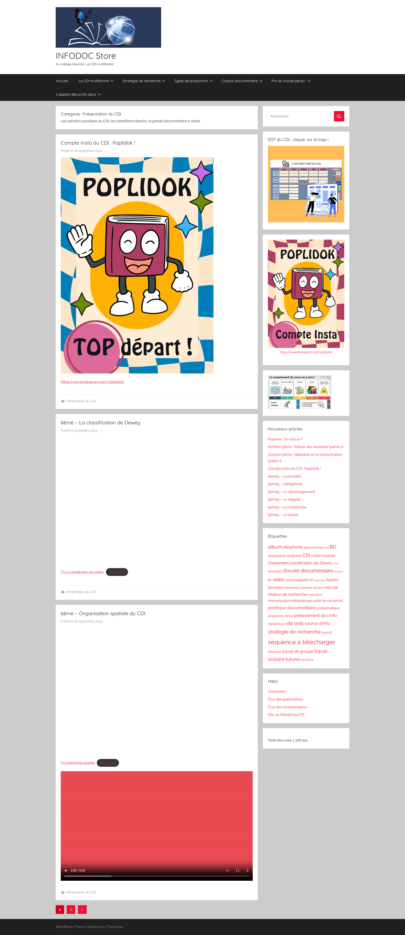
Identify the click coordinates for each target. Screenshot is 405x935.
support (326, 632)
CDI (306, 555)
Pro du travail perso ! (288, 81)
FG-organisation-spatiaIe (78, 762)
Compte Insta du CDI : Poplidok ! (98, 143)
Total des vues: (280, 740)
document (275, 571)
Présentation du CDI (81, 401)
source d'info (317, 623)
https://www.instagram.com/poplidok (92, 382)
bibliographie (277, 556)
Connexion (277, 691)
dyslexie (338, 571)
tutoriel (293, 659)
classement (278, 562)
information (293, 587)
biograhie (294, 556)
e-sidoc (276, 579)
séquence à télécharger (301, 642)
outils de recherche (328, 601)
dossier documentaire (308, 571)
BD (333, 547)
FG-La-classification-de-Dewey (82, 572)
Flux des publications (285, 699)
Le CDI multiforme (94, 81)
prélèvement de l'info (315, 615)
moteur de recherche (287, 594)
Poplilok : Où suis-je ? (285, 439)
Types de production (191, 81)
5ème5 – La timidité (284, 476)
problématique (328, 608)
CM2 (335, 563)
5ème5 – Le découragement (291, 492)
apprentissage (313, 547)
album (275, 547)
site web (295, 623)
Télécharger (117, 572)
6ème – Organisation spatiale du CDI (103, 613)
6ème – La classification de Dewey (100, 422)
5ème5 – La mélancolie (287, 507)
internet (306, 587)
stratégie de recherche (294, 632)
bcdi (326, 547)
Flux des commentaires (287, 707)
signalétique (276, 624)
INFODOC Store (86, 55)
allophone (293, 547)
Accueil (62, 81)
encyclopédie (297, 580)
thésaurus (274, 651)
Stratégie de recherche (142, 81)
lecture (318, 587)
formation (276, 587)
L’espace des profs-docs (76, 94)
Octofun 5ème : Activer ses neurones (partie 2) (305, 447)
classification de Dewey (311, 562)
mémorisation (278, 601)
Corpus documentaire (240, 81)
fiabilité (332, 580)
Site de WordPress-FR (286, 714)
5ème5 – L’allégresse (285, 484)
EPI (311, 580)
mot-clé (330, 587)
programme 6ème (280, 616)
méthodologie (301, 601)
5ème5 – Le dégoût (284, 499)
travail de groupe (297, 651)
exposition (320, 580)
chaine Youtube (323, 556)
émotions (307, 659)
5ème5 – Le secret (283, 515)
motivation (315, 594)
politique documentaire (292, 607)
